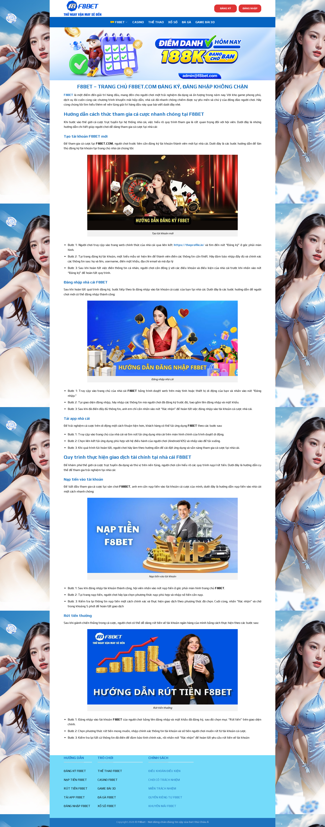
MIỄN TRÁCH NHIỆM (162, 788)
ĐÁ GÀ (186, 22)
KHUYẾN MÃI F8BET (162, 806)
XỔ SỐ (173, 22)
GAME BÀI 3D (205, 22)
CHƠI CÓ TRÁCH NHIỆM (164, 780)
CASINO (138, 22)
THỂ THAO (156, 22)
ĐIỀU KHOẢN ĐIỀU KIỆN (164, 771)
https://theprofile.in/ (189, 245)
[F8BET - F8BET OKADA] (82, 8)
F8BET (120, 22)
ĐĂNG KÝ (225, 8)
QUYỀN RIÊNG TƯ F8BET (165, 797)
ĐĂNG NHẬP (250, 8)
